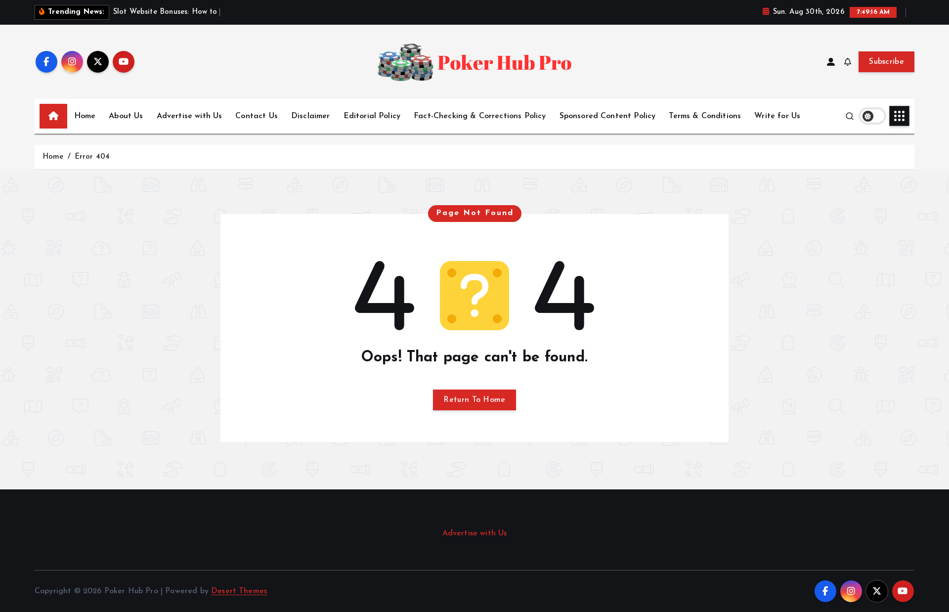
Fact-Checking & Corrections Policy (480, 116)
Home (85, 116)
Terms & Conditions (705, 116)
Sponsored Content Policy (608, 116)
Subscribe (886, 62)
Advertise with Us (189, 116)
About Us (126, 116)
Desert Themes (239, 591)
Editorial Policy (372, 116)
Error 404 (92, 157)
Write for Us (777, 116)
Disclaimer (310, 116)
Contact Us (256, 116)
